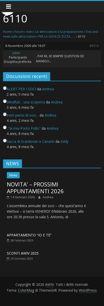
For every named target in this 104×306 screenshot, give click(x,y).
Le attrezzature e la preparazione (59, 32)
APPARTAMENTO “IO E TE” (29, 235)
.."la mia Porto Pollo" (24, 128)
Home (7, 32)
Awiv (29, 32)
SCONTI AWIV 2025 (23, 253)
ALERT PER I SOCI (21, 89)
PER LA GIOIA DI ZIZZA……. (56, 36)
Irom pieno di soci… (23, 115)
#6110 (94, 46)
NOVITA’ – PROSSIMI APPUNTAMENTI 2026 (35, 187)
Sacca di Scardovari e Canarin (31, 141)
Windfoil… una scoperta (26, 102)
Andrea (48, 197)
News (13, 175)
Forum (19, 32)
